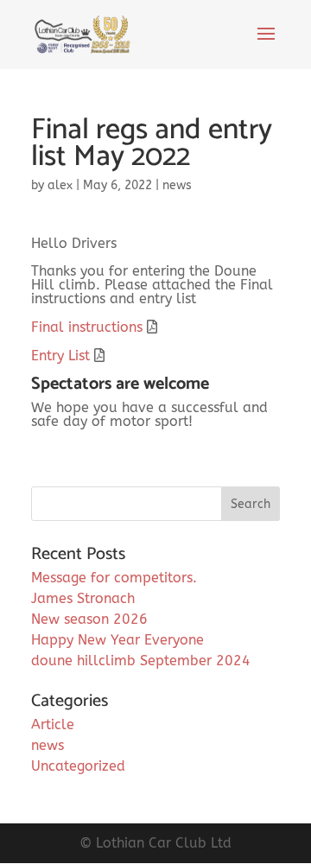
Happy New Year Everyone (117, 640)
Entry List (60, 355)
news (177, 185)
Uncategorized (78, 766)
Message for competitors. (114, 577)
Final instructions (87, 327)
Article (52, 724)
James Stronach (83, 598)
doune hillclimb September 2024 (141, 660)
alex (60, 185)
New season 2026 (89, 619)
